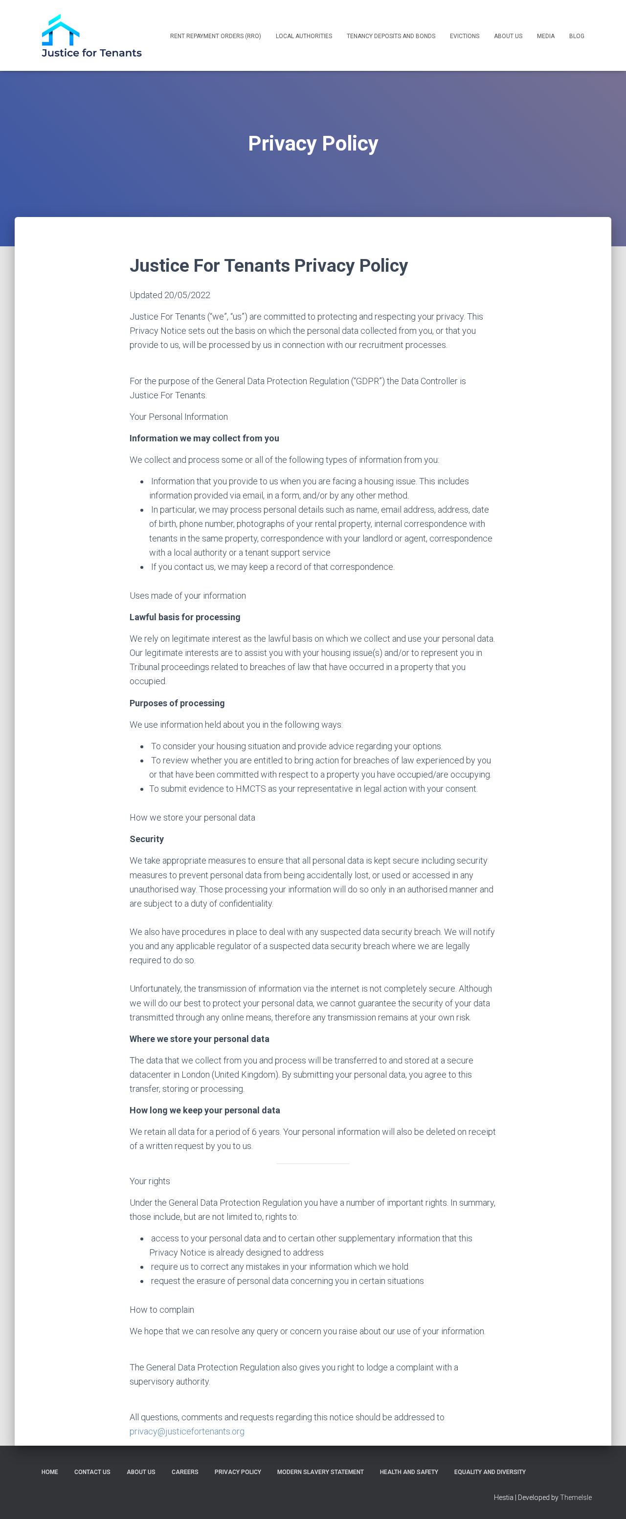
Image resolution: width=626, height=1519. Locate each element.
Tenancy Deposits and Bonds (391, 36)
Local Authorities (304, 36)
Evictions (464, 36)
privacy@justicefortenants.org (187, 1431)
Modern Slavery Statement (320, 1472)
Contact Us (92, 1472)
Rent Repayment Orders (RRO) (215, 36)
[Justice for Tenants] (91, 35)
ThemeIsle (576, 1497)
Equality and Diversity (490, 1472)
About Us (508, 36)
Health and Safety (409, 1472)
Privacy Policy (238, 1472)
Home (50, 1472)
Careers (185, 1472)
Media (546, 36)
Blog (576, 36)
